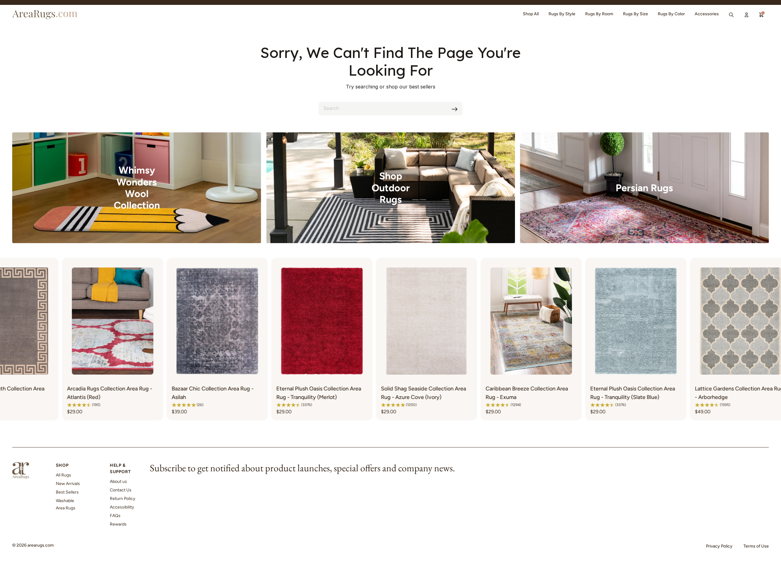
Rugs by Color (671, 13)
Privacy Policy (719, 546)
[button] (67, 404)
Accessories (707, 13)
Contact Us (120, 490)
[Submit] (455, 109)
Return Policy (122, 498)
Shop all (531, 13)
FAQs (115, 515)
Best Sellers (67, 492)
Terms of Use (756, 546)
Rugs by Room (599, 13)
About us (118, 481)
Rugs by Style (562, 13)
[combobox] (390, 108)
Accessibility (122, 507)
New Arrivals (68, 483)
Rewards (118, 524)
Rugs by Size (635, 13)
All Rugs (63, 475)
